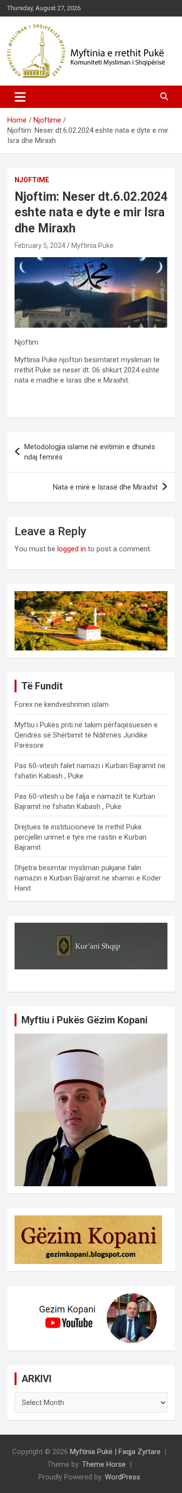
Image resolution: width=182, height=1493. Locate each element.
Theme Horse (104, 1464)
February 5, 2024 (40, 245)
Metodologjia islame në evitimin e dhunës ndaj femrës (89, 451)
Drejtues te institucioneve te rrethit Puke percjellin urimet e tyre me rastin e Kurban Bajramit (81, 837)
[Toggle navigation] (20, 97)
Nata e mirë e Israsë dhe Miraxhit (105, 487)
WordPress (122, 1477)
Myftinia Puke (92, 245)
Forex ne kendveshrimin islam (62, 704)
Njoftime (32, 180)
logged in (71, 549)
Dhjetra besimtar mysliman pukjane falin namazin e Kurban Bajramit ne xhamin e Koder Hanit (88, 878)
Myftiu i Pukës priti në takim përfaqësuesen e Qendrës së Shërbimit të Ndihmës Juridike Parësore (86, 735)
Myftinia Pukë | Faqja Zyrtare (115, 1451)
